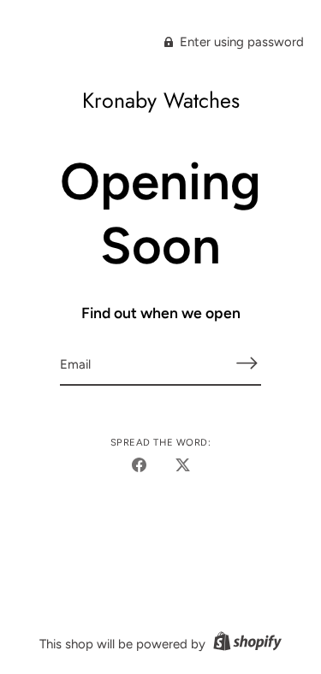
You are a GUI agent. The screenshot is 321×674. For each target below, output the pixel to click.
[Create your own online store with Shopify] (245, 644)
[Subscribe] (247, 363)
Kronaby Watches (161, 100)
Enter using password (240, 42)
